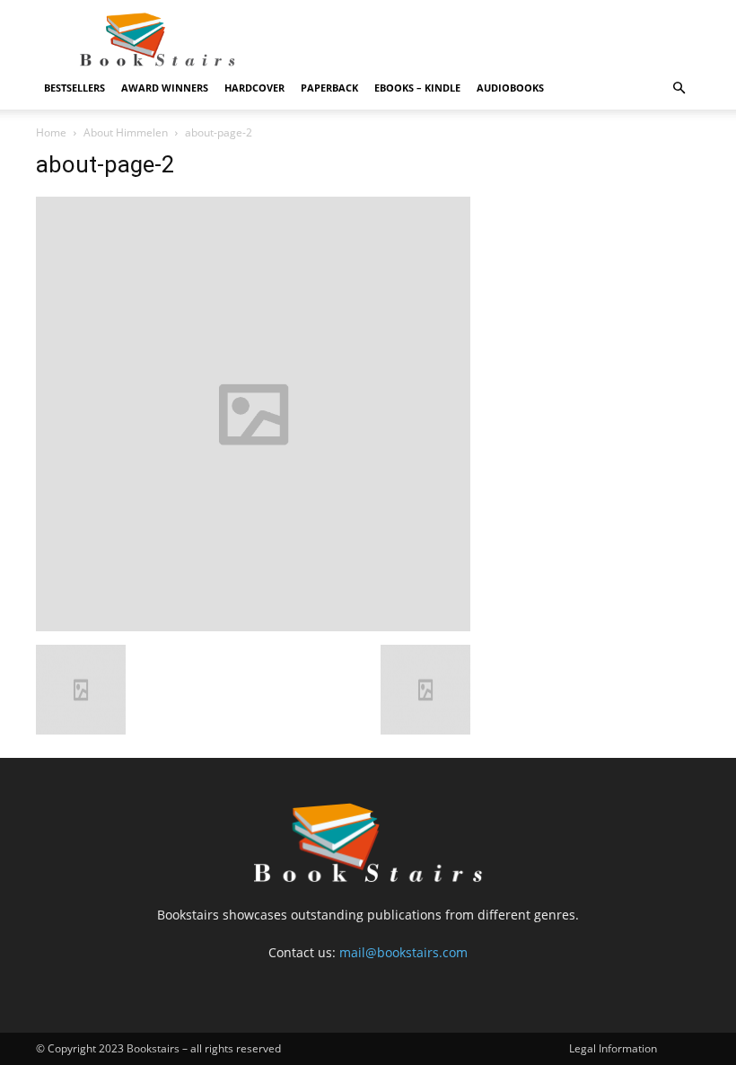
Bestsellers (74, 87)
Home (51, 132)
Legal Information (613, 1048)
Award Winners (164, 87)
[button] (678, 88)
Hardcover (254, 87)
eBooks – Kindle (417, 87)
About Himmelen (125, 132)
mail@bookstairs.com (403, 952)
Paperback (329, 87)
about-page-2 (105, 164)
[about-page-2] (253, 626)
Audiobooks (510, 87)
